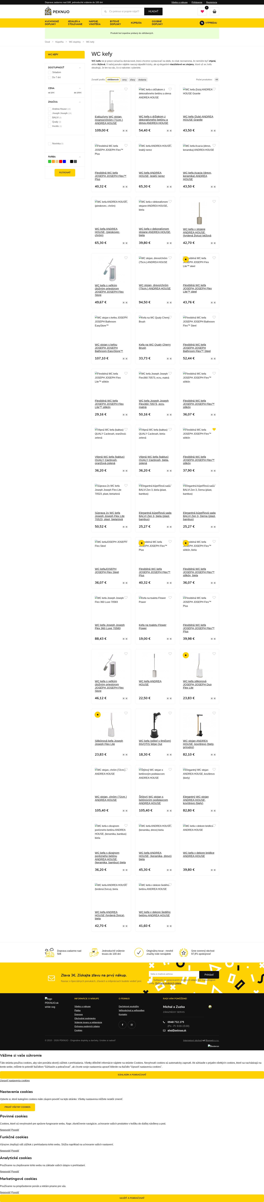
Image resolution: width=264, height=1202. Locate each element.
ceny (124, 79)
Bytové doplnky (115, 22)
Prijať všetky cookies (17, 1107)
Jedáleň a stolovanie (75, 22)
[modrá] (64, 161)
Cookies (78, 1030)
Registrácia (211, 2)
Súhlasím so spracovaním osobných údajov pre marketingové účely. (182, 981)
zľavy (132, 79)
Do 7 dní (56, 77)
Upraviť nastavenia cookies (15, 1080)
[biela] (68, 161)
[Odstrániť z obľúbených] (214, 429)
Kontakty (123, 1014)
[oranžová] (53, 161)
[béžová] (57, 161)
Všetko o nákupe (179, 2)
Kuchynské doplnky (52, 22)
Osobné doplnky (157, 22)
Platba (77, 1010)
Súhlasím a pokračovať (132, 1075)
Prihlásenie (197, 2)
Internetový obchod (192, 1040)
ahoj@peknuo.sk (177, 1030)
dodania (142, 79)
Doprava (78, 1014)
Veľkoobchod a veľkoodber (132, 1010)
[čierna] (71, 161)
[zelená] (49, 161)
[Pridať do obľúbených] (126, 89)
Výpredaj (209, 23)
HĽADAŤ (153, 11)
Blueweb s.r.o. (212, 1040)
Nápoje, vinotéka (95, 22)
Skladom (56, 72)
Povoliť (15, 1130)
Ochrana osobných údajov (168, 983)
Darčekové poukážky (129, 1006)
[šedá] (75, 161)
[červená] (60, 161)
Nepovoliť (5, 1130)
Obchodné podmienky (85, 1018)
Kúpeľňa (136, 23)
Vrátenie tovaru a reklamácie (88, 1022)
